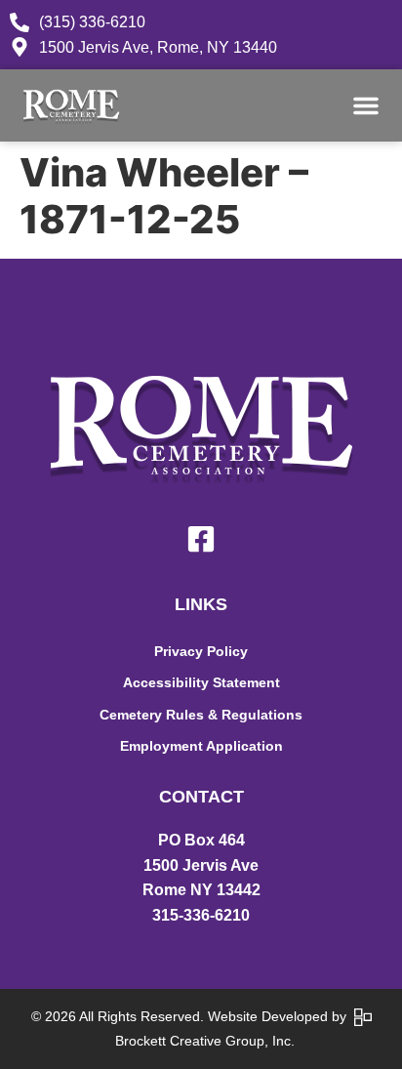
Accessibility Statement (201, 682)
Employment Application (201, 746)
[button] (365, 105)
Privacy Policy (201, 651)
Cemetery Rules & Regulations (201, 714)
